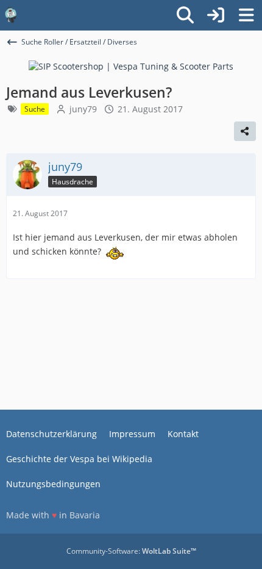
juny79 (83, 109)
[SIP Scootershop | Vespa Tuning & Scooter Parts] (131, 65)
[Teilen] (245, 131)
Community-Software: (131, 551)
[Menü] (246, 15)
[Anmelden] (216, 15)
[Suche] (185, 15)
